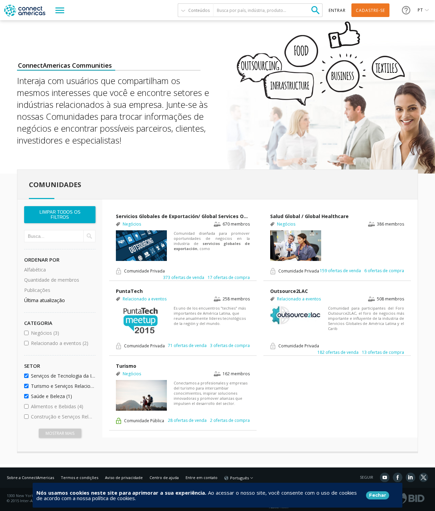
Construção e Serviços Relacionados (62, 416)
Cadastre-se (370, 10)
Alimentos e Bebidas (62, 406)
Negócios (62, 333)
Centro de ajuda (164, 477)
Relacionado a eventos (62, 343)
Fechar (377, 495)
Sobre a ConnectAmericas (30, 477)
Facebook (397, 477)
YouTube (384, 477)
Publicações (37, 290)
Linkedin (410, 477)
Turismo (126, 366)
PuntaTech (129, 291)
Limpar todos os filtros (60, 215)
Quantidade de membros (51, 280)
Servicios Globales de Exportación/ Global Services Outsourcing (183, 216)
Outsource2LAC (289, 291)
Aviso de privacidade (124, 477)
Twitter (423, 477)
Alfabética (35, 269)
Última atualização (44, 300)
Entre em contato (202, 477)
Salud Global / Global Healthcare (309, 216)
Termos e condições (79, 477)
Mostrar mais (60, 433)
